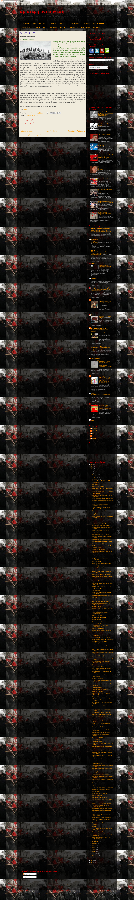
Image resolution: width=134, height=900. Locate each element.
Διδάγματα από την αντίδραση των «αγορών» (102, 595)
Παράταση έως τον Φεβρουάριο (99, 793)
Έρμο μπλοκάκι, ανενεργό (98, 782)
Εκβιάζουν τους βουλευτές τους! (99, 797)
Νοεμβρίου (94, 477)
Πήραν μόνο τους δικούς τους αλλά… (100, 726)
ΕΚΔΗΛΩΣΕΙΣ (85, 27)
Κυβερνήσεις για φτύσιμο (97, 615)
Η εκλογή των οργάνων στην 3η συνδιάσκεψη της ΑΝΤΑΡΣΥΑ (105, 191)
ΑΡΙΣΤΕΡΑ (52, 23)
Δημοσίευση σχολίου (30, 123)
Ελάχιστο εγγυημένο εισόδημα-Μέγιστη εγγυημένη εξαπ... (101, 662)
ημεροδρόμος (94, 239)
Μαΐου (93, 849)
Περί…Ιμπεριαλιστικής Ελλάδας (99, 831)
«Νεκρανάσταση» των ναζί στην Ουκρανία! (102, 808)
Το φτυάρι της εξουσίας (97, 795)
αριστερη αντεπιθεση (42, 11)
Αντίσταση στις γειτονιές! (97, 376)
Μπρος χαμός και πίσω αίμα (98, 772)
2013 (92, 860)
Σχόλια (26, 877)
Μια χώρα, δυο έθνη (96, 606)
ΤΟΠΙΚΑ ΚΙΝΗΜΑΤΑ (26, 27)
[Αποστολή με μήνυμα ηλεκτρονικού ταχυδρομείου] (51, 113)
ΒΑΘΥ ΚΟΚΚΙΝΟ (95, 300)
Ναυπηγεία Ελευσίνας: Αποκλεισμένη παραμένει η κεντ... (100, 613)
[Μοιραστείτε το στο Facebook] (58, 113)
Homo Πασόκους (96, 590)
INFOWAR (93, 263)
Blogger (68, 884)
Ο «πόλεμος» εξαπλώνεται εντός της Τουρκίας (102, 759)
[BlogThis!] (53, 113)
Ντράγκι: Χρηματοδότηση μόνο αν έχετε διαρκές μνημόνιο (101, 806)
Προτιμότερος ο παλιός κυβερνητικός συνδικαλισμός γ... (100, 622)
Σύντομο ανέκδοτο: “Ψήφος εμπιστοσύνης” (102, 817)
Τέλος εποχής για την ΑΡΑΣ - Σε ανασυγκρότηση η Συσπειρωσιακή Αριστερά (105, 156)
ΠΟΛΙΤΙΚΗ (42, 23)
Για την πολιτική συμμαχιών (98, 486)
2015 (92, 471)
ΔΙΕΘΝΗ (62, 27)
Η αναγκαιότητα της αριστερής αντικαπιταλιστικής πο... (99, 665)
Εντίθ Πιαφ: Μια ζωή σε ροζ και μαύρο (100, 732)
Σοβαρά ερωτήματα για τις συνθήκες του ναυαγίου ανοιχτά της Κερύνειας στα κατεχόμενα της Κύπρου (100, 253)
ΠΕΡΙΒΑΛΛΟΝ (40, 27)
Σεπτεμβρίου (95, 841)
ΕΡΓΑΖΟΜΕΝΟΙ (75, 23)
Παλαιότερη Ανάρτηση (76, 131)
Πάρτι (92, 279)
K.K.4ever (93, 404)
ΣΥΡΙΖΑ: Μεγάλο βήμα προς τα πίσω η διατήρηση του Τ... (101, 508)
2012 (92, 862)
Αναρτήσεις (27, 874)
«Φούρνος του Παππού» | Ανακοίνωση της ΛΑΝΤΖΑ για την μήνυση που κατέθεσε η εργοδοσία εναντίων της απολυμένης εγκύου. (105, 380)
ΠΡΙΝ (24, 109)
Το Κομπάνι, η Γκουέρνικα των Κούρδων (101, 714)
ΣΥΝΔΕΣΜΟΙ (97, 27)
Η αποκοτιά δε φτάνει (97, 741)
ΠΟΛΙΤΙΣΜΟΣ (53, 27)
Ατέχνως (93, 250)
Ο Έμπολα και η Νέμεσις (97, 647)
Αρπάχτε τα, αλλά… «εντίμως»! (99, 656)
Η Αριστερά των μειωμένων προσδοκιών (101, 712)
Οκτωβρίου (95, 479)
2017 (92, 466)
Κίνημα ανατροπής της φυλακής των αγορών (102, 639)
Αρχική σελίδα (25, 23)
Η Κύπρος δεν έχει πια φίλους (99, 549)
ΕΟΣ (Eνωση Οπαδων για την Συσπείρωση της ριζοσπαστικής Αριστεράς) (99, 330)
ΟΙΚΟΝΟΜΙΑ (63, 23)
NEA (34, 23)
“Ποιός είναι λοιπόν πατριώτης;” (99, 523)
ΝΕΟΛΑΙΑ (86, 23)
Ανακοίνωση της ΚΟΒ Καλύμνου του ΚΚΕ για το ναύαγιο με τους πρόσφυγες (105, 407)
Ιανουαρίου (95, 858)
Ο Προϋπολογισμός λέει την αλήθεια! (100, 774)
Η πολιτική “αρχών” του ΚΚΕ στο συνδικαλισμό (99, 642)
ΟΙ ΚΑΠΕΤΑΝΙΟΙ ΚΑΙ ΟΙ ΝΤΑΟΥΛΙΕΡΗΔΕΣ (100, 394)
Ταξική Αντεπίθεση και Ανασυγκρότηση (101, 601)
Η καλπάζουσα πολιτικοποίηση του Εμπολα (102, 541)
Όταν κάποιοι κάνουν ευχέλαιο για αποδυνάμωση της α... (100, 626)
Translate (101, 70)
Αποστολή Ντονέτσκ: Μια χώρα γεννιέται (101, 803)
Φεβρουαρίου (95, 855)
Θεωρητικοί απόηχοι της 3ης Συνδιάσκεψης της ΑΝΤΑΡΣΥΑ (105, 202)
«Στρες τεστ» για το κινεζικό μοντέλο (100, 785)
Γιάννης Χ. (94, 430)
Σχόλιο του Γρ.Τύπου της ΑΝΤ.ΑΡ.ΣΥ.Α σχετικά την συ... (101, 820)
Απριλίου (94, 851)
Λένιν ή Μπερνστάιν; (96, 561)
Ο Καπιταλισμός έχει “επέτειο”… (99, 567)
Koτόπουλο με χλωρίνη (97, 691)
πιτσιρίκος (94, 278)
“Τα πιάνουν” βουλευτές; (97, 678)
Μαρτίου (94, 853)
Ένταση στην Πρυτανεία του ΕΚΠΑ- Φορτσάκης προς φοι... (100, 505)
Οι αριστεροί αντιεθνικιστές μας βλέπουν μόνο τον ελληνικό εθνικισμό (105, 168)
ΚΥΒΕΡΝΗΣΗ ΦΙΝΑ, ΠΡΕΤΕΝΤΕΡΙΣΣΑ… (102, 637)
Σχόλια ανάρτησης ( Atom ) (35, 135)
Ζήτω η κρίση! (95, 484)
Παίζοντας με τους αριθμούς (98, 628)
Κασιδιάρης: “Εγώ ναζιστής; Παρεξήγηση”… (102, 574)
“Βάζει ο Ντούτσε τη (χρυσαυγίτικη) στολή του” (102, 498)
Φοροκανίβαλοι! (95, 761)
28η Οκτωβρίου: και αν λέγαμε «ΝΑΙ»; (101, 525)
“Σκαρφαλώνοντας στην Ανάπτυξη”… (100, 534)
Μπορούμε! (94, 826)
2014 (92, 473)
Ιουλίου (94, 845)
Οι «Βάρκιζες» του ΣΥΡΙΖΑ (98, 543)
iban (93, 435)
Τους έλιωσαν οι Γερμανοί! (104, 134)
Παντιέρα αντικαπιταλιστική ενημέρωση (101, 288)
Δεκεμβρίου (95, 474)
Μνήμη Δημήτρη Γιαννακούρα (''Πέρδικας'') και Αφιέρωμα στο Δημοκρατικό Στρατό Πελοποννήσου (105, 113)
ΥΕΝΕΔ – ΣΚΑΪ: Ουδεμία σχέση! (99, 645)
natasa (94, 438)
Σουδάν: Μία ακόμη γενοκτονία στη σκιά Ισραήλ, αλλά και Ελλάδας (105, 266)
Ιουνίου (94, 847)
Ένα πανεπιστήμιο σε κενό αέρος (99, 569)
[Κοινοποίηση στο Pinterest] (60, 113)
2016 (92, 468)
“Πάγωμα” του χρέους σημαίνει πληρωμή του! (102, 787)
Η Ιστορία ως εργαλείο (97, 763)
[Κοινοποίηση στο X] (55, 113)
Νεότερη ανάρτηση (27, 131)
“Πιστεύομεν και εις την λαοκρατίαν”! (100, 689)
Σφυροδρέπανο (95, 314)
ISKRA (92, 393)
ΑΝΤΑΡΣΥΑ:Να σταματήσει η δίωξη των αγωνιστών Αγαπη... (101, 838)
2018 (92, 464)
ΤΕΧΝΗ (36, 115)
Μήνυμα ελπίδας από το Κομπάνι (99, 617)
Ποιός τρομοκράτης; (96, 791)
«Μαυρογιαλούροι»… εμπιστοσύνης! (100, 696)
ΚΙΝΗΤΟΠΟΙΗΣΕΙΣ (98, 23)
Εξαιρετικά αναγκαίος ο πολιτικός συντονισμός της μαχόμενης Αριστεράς (104, 213)
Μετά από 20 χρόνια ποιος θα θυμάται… (101, 789)
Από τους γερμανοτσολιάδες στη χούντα (101, 539)
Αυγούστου (95, 843)
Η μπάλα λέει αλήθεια (97, 687)
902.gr (92, 420)
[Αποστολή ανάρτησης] (47, 113)
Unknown (94, 428)
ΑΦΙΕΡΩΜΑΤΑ (73, 27)
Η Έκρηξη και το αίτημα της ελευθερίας (101, 750)
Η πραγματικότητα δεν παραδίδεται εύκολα (102, 510)
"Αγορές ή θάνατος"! (96, 619)
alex (93, 433)
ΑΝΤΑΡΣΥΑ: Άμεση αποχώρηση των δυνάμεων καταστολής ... (100, 598)
